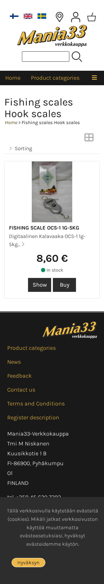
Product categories (55, 77)
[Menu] (94, 78)
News (14, 362)
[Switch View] (89, 139)
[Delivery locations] (59, 17)
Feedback (19, 375)
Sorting (23, 148)
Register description (33, 417)
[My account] (75, 17)
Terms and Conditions (36, 403)
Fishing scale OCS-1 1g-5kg (44, 228)
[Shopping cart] (91, 17)
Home (13, 77)
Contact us (21, 389)
